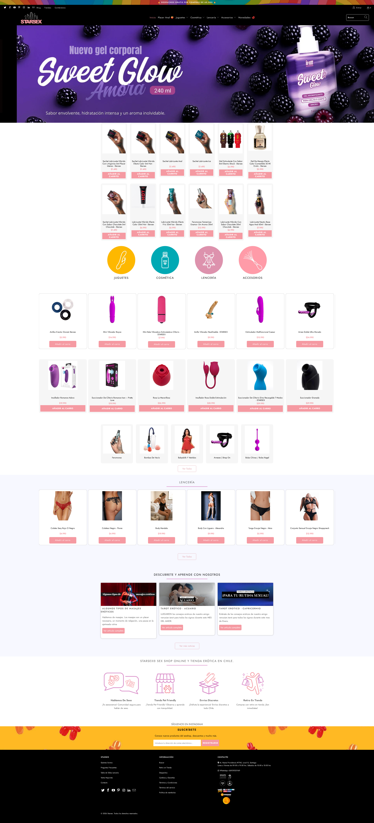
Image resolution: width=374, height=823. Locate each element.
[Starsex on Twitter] (5, 7)
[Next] (328, 323)
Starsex (110, 813)
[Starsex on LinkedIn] (28, 7)
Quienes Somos (106, 762)
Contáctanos (60, 7)
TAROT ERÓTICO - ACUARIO (178, 608)
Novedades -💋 (246, 17)
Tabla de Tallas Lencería (110, 772)
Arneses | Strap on (222, 443)
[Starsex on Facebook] (9, 7)
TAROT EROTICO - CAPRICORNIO (240, 608)
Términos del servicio (167, 787)
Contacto (104, 782)
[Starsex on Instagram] (23, 7)
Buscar (161, 762)
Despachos (163, 772)
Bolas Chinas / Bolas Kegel (257, 443)
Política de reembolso (167, 792)
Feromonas (117, 443)
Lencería (211, 17)
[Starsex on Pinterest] (19, 7)
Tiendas (47, 7)
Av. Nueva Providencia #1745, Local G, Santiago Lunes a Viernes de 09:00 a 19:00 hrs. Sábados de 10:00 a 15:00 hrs (244, 764)
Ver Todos (187, 468)
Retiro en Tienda (165, 767)
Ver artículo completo (113, 630)
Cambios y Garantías (167, 777)
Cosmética (196, 17)
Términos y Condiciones (168, 782)
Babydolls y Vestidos (187, 443)
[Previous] (46, 323)
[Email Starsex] (33, 7)
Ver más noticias (187, 646)
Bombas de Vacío (152, 443)
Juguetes (180, 17)
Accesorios (227, 17)
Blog (39, 7)
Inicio (153, 17)
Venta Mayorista (107, 777)
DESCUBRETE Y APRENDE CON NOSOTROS (187, 575)
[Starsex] (31, 18)
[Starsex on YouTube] (14, 7)
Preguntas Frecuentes (109, 767)
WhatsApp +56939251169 (229, 770)
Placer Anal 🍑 (166, 17)
